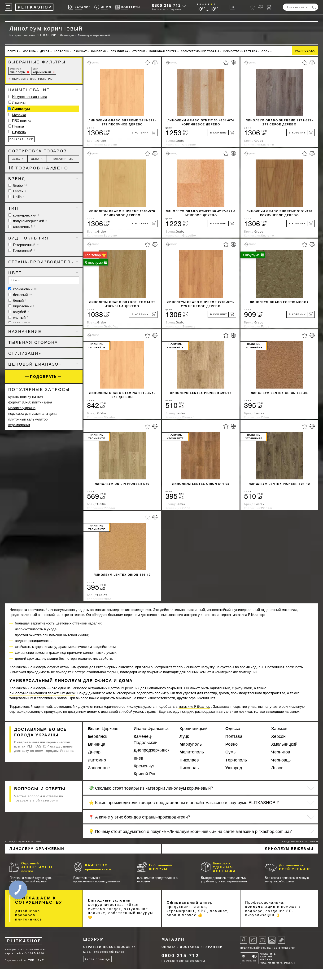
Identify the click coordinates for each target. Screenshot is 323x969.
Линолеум (98, 51)
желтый (20, 317)
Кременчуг (144, 766)
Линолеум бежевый (289, 848)
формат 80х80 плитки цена (30, 401)
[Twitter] (253, 940)
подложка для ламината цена (32, 413)
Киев (138, 758)
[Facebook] (243, 940)
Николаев (189, 760)
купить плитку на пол (25, 396)
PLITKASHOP (24, 940)
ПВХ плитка (119, 51)
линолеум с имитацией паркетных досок (42, 692)
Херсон (278, 736)
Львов (277, 768)
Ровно (231, 744)
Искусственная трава (240, 51)
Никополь (189, 768)
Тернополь (236, 760)
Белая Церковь (103, 728)
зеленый (21, 322)
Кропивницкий (193, 728)
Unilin (18, 196)
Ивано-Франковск (151, 728)
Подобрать (43, 377)
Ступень (19, 131)
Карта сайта (14, 953)
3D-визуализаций (269, 912)
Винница (96, 744)
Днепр (94, 752)
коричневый (42, 71)
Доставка (190, 946)
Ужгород (233, 768)
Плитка (13, 51)
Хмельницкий (284, 744)
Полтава (233, 736)
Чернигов (280, 752)
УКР (31, 960)
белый (19, 300)
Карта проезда (97, 959)
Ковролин (61, 51)
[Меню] (8, 7)
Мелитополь (191, 752)
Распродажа (305, 50)
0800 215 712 (166, 5)
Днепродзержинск (151, 750)
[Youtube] (262, 940)
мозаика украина (21, 407)
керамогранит (19, 424)
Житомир (97, 760)
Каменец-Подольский (145, 739)
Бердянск (97, 736)
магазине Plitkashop (194, 706)
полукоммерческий (29, 220)
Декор (45, 51)
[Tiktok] (281, 940)
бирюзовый (23, 305)
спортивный (23, 226)
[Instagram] (271, 940)
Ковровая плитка (163, 51)
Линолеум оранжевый (36, 848)
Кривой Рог (145, 773)
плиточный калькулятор (28, 418)
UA (232, 7)
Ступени (138, 51)
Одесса (232, 728)
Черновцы (281, 760)
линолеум (56, 609)
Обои (266, 51)
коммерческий (25, 214)
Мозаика (29, 51)
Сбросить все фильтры (30, 78)
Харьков (279, 728)
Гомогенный (23, 250)
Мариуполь (190, 744)
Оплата (169, 946)
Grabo (19, 185)
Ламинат (80, 51)
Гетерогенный (25, 244)
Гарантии (213, 946)
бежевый (22, 294)
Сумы (230, 752)
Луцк (184, 736)
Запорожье (99, 768)
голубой (20, 311)
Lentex (19, 190)
